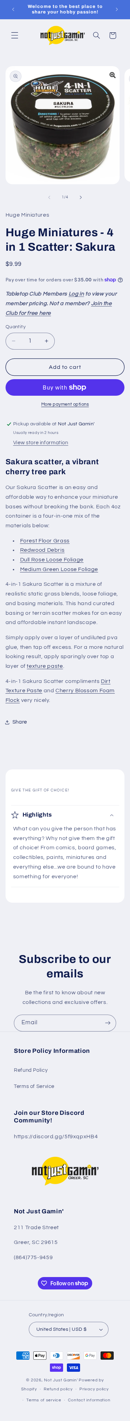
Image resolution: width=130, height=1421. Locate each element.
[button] (15, 35)
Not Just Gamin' (61, 1380)
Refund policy (58, 1389)
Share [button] (19, 722)
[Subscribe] (108, 1023)
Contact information (89, 1400)
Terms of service (43, 1400)
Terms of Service (34, 1086)
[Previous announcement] (13, 9)
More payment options (65, 404)
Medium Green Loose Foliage (59, 569)
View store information (40, 442)
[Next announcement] (116, 9)
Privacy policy (94, 1389)
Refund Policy (30, 1070)
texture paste (45, 666)
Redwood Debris (42, 550)
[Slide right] (80, 197)
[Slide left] (49, 197)
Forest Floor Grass (45, 540)
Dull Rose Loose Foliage (52, 559)
